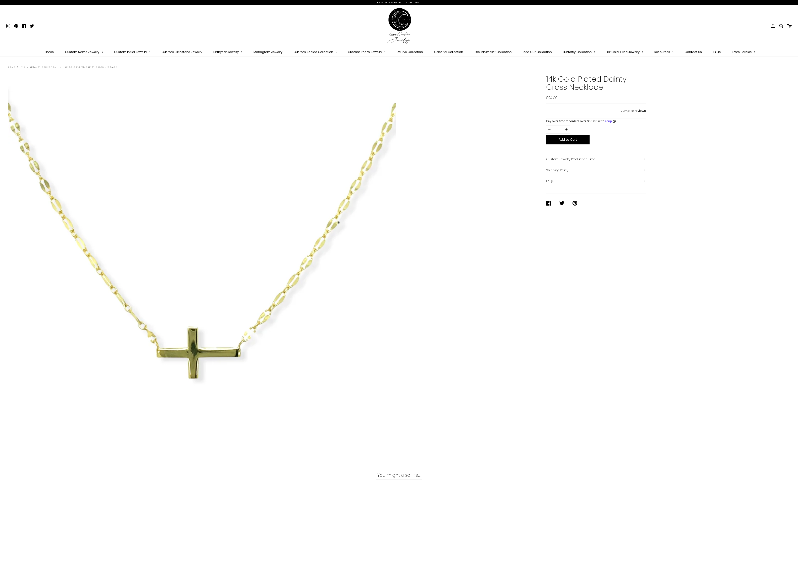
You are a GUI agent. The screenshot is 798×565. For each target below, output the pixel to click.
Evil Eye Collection (410, 52)
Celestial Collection (448, 52)
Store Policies (742, 52)
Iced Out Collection (537, 52)
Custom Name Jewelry (82, 52)
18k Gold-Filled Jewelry (623, 52)
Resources (662, 52)
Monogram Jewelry (268, 52)
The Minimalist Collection (493, 52)
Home (49, 52)
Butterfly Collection (577, 52)
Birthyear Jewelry (226, 52)
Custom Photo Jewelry (365, 52)
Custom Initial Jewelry (131, 52)
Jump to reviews (633, 111)
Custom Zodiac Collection (314, 52)
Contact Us (693, 52)
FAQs (717, 52)
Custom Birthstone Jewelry (182, 52)
